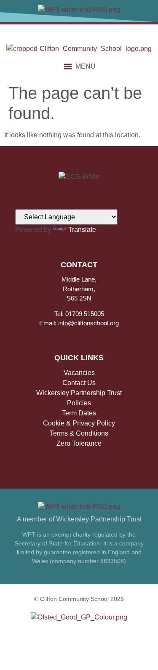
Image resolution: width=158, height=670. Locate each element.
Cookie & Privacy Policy (79, 423)
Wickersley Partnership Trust (79, 392)
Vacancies (79, 372)
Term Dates (79, 413)
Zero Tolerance (79, 443)
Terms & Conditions (79, 433)
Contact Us (79, 382)
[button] (85, 66)
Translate (82, 229)
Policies (79, 403)
